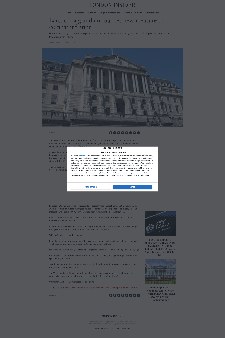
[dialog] (112, 169)
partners (83, 155)
